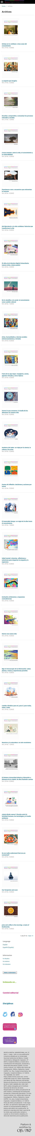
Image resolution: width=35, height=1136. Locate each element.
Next (29, 936)
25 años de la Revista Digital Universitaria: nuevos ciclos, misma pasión (15, 264)
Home (3, 6)
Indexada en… (10, 982)
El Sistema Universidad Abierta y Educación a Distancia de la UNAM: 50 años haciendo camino (17, 778)
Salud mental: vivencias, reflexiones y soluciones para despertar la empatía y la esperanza (15, 560)
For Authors (6, 961)
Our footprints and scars (10, 890)
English (5, 944)
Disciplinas (8, 1003)
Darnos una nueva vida (9, 634)
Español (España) (8, 947)
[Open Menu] (2, 2)
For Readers (6, 958)
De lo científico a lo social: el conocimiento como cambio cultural (15, 301)
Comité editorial (10, 992)
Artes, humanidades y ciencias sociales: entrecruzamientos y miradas (14, 338)
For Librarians (6, 964)
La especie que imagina (9, 81)
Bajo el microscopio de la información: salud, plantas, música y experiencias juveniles (16, 670)
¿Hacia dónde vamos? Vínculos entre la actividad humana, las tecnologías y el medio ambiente (16, 816)
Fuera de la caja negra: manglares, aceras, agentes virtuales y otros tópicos (15, 375)
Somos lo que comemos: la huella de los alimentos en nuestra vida (15, 411)
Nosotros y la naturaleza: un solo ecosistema (16, 742)
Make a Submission (10, 972)
